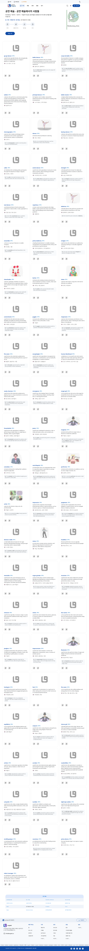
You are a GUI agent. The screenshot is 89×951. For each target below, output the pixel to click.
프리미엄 (24, 1)
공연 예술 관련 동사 (68, 910)
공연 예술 (18, 20)
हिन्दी (25, 945)
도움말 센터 (30, 935)
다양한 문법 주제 (69, 933)
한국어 (62, 945)
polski (66, 945)
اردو (74, 945)
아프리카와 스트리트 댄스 (50, 899)
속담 (54, 935)
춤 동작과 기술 (67, 903)
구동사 (54, 933)
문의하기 (30, 933)
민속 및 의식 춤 (67, 899)
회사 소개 (30, 930)
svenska (86, 945)
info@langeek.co (10, 933)
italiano (6, 945)
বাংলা (77, 945)
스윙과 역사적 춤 (28, 903)
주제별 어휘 (12, 20)
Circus (66, 906)
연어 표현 (55, 930)
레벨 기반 (43, 927)
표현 (54, 924)
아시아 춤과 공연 (48, 903)
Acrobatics (47, 906)
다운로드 (82, 920)
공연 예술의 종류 (9, 899)
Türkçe (2, 945)
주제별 (42, 930)
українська (16, 945)
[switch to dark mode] (80, 1)
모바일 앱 (17, 1)
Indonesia (41, 945)
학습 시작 (10, 33)
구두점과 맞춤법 (69, 930)
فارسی (36, 945)
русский (10, 945)
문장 (66, 927)
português (51, 945)
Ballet (8, 906)
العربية (29, 945)
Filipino (32, 945)
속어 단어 (55, 927)
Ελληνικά (70, 945)
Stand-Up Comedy (29, 910)
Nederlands (81, 945)
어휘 (8, 20)
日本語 (55, 945)
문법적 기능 (68, 935)
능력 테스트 (43, 933)
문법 (67, 924)
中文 (59, 945)
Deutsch (45, 945)
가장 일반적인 (43, 935)
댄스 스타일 (28, 899)
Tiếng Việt (21, 945)
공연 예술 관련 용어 (49, 910)
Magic (8, 910)
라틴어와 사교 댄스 (10, 903)
